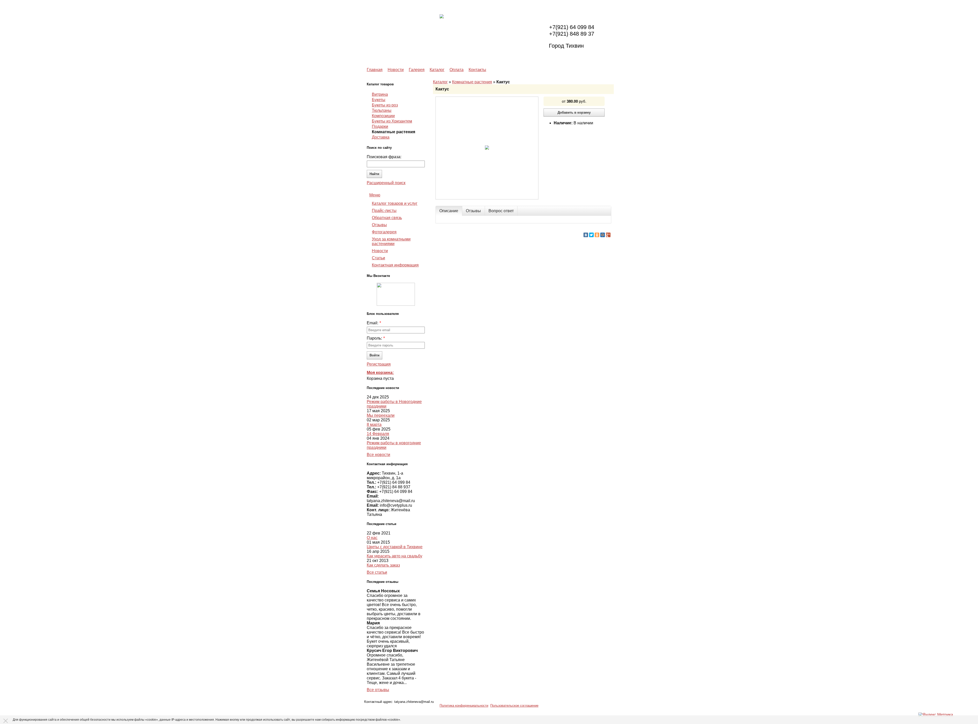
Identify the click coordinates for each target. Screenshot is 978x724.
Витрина (380, 94)
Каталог (437, 70)
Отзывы (379, 225)
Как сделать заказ (383, 565)
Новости (396, 70)
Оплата (457, 70)
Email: (372, 323)
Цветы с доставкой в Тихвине (395, 547)
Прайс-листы (384, 210)
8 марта (374, 424)
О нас (372, 537)
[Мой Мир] (602, 235)
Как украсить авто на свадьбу (394, 556)
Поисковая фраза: (384, 157)
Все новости (378, 454)
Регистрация (379, 364)
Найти (374, 174)
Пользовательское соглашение (514, 705)
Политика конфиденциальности (464, 705)
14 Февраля (378, 434)
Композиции (383, 116)
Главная (375, 70)
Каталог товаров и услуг (394, 203)
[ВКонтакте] (585, 235)
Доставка (380, 137)
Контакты (477, 70)
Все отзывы (378, 690)
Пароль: (374, 338)
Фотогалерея (384, 232)
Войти (374, 355)
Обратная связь (387, 218)
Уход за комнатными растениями (391, 241)
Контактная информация (395, 265)
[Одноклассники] (597, 235)
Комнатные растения (472, 82)
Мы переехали (381, 415)
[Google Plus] (608, 235)
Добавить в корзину (574, 112)
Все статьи (377, 572)
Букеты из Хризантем (392, 121)
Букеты (378, 100)
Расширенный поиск (386, 183)
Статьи (378, 258)
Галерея (417, 70)
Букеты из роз (385, 105)
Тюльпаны (381, 111)
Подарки (380, 127)
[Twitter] (591, 235)
